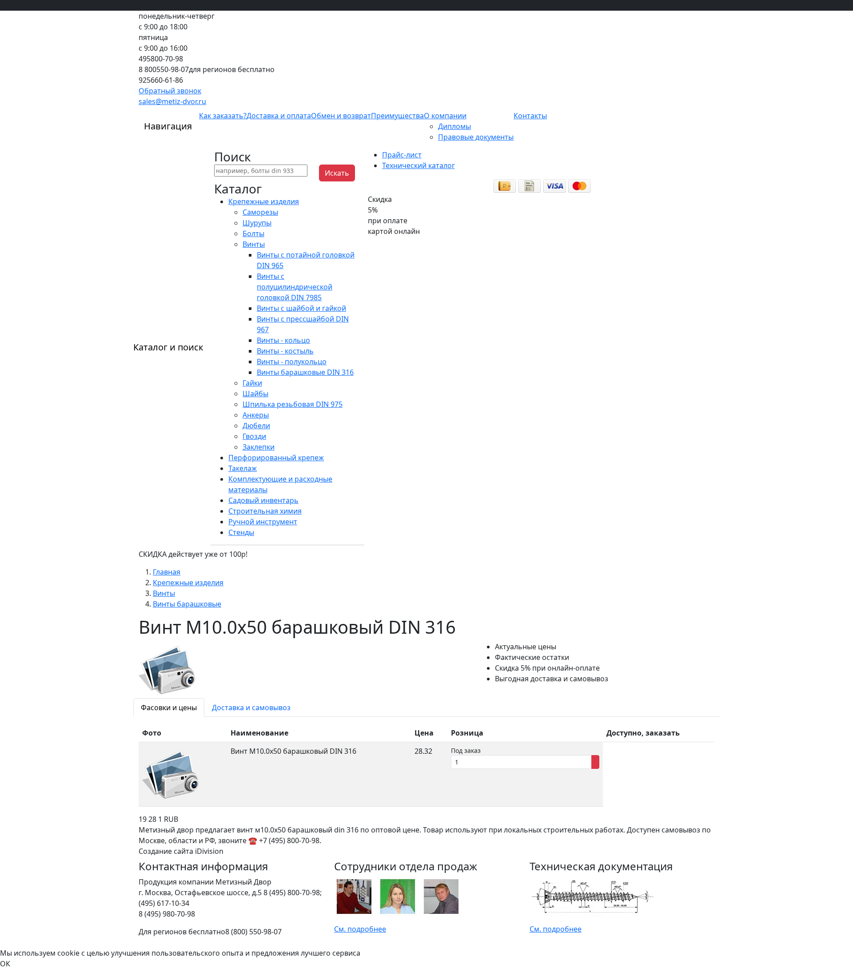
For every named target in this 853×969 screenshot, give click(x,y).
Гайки (252, 383)
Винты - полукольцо (292, 361)
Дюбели (256, 425)
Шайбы (255, 393)
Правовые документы (476, 137)
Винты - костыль (285, 351)
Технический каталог (418, 165)
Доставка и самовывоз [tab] (251, 707)
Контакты (530, 116)
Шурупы (257, 223)
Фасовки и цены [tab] (169, 707)
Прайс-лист (402, 155)
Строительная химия (265, 511)
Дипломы (454, 126)
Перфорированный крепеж (276, 457)
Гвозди (254, 436)
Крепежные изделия (263, 201)
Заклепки (259, 447)
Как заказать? (223, 116)
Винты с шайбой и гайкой (301, 308)
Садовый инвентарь (263, 500)
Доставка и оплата (279, 116)
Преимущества (397, 116)
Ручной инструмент (262, 522)
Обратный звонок (170, 91)
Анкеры (256, 415)
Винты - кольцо (283, 340)
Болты (253, 233)
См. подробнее (360, 929)
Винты (254, 244)
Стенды (241, 532)
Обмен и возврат (341, 116)
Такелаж (242, 468)
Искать (337, 173)
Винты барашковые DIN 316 (305, 372)
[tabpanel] (426, 765)
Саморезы (260, 212)
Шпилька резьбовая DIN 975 (293, 404)
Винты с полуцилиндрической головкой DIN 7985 (294, 286)
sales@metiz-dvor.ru (172, 101)
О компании (445, 116)
